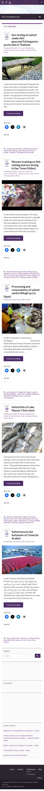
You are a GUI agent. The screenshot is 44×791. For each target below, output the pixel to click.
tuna (29, 640)
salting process (17, 396)
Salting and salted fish (31, 273)
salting (14, 151)
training (22, 277)
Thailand (12, 152)
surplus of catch (21, 640)
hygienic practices (10, 273)
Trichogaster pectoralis (25, 152)
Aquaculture (17, 299)
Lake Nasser (23, 521)
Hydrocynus (8, 521)
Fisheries (35, 416)
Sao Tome (7, 275)
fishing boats (32, 272)
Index (39, 778)
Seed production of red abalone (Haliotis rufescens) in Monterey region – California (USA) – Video (22, 738)
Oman (8, 638)
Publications (31, 769)
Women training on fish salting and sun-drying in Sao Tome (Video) (26, 165)
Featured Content (23, 171)
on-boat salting (34, 521)
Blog (40, 769)
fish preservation (20, 272)
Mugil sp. (13, 394)
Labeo (15, 521)
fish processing (24, 519)
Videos (17, 176)
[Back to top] (39, 786)
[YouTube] (10, 2)
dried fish (26, 149)
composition (17, 517)
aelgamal (8, 48)
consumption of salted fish (16, 392)
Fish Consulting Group (11, 17)
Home (12, 769)
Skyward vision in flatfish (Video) (15, 755)
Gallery (34, 50)
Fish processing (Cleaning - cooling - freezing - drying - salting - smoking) (21, 174)
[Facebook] (6, 2)
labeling (6, 394)
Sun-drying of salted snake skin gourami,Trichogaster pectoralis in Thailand (21, 39)
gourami (34, 149)
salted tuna (24, 638)
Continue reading (13, 113)
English (15, 48)
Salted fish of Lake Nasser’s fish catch (23, 408)
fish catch (14, 519)
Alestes (9, 517)
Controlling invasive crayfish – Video (17, 750)
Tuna (32, 541)
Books (29, 771)
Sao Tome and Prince (19, 275)
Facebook (8, 683)
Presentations (31, 774)
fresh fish (34, 519)
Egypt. (29, 392)
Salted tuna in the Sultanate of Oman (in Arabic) (25, 535)
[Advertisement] (15, 706)
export (35, 392)
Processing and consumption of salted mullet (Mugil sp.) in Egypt (21, 291)
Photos (6, 52)
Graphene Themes (18, 786)
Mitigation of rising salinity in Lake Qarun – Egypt (21, 731)
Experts (20, 769)
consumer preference (14, 149)
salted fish (7, 151)
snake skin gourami (25, 151)
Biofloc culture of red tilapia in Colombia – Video (21, 745)
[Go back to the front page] (22, 9)
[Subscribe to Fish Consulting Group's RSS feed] (3, 2)
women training (31, 277)
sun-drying (32, 275)
